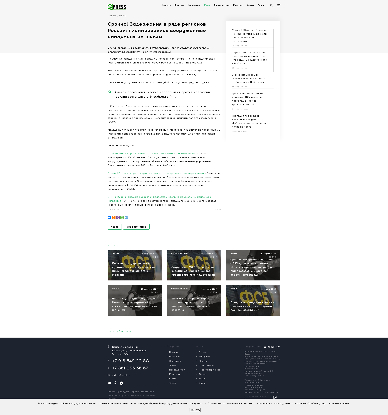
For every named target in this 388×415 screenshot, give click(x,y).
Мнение (203, 361)
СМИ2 (111, 244)
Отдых (250, 5)
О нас (202, 383)
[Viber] (118, 217)
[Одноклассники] (113, 217)
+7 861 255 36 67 (130, 368)
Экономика (194, 5)
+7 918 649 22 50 (130, 360)
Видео (202, 378)
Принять (194, 409)
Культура (238, 5)
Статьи (203, 352)
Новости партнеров (209, 370)
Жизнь (207, 5)
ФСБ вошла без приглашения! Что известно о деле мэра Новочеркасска (154, 153)
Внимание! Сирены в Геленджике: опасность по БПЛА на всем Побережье (249, 78)
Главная (112, 15)
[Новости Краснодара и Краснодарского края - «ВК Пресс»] (117, 7)
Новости (166, 5)
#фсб (115, 226)
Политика (179, 5)
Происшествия (221, 5)
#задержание (136, 226)
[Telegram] (126, 217)
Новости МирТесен (120, 331)
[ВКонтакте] (109, 217)
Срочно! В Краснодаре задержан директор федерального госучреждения (156, 173)
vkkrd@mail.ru (121, 375)
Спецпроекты (206, 365)
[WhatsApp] (122, 217)
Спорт (261, 5)
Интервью (204, 356)
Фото (202, 374)
